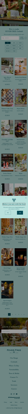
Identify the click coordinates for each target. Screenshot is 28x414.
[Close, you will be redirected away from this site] (26, 198)
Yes (20, 212)
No (8, 212)
